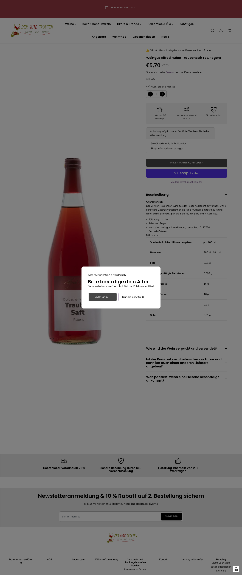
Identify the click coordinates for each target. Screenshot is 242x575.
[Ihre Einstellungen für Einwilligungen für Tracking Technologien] (236, 569)
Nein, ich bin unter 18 (133, 297)
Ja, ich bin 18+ (102, 297)
